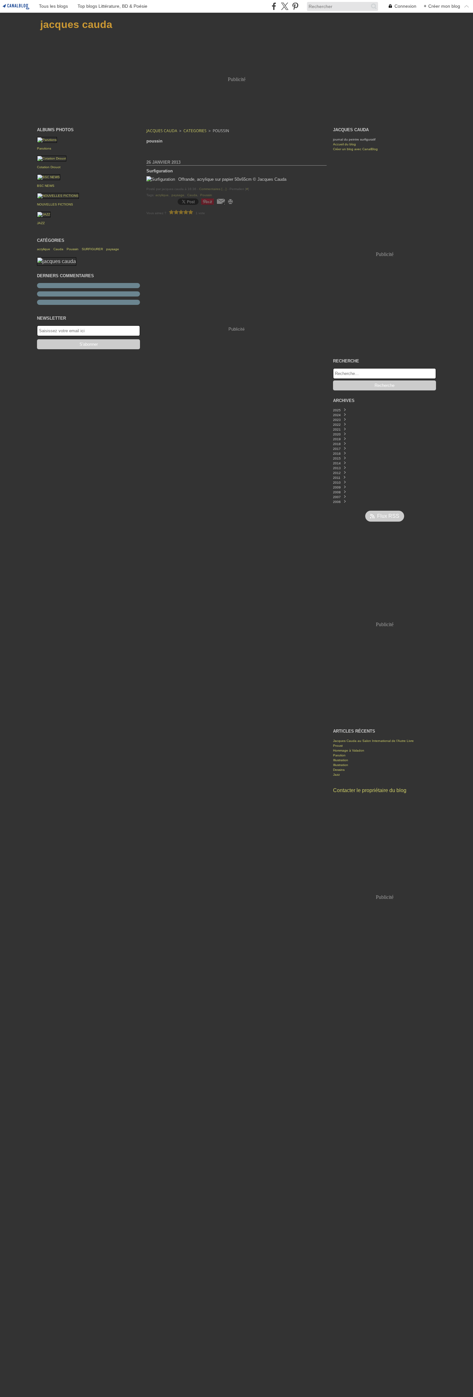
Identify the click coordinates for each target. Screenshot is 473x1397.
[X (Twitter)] (285, 6)
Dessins (339, 770)
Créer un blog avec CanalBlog (355, 149)
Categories (195, 130)
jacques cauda (161, 130)
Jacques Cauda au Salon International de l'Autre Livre (373, 741)
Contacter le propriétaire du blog (369, 790)
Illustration (340, 760)
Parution (339, 755)
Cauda (58, 249)
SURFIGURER (92, 249)
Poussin (73, 249)
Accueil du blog (344, 144)
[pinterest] (295, 6)
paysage (112, 249)
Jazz (336, 774)
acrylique (43, 249)
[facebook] (274, 6)
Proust (338, 745)
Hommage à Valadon (348, 750)
